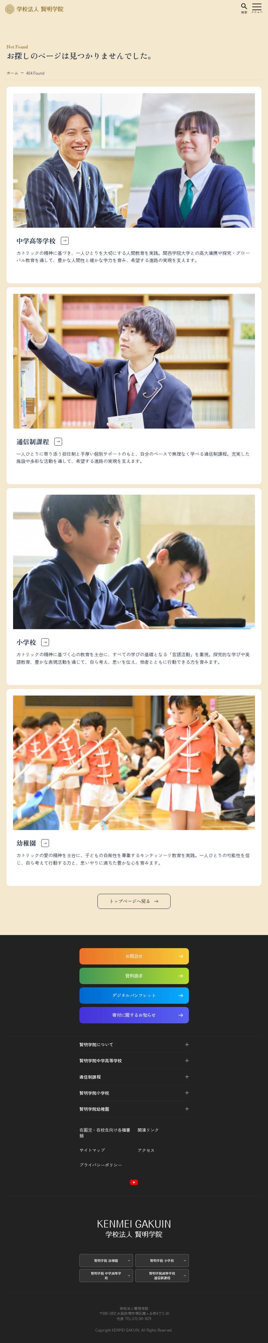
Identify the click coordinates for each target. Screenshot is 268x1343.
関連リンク (148, 1130)
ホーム (12, 73)
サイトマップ (92, 1150)
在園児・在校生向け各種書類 (104, 1133)
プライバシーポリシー (100, 1165)
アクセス (146, 1150)
